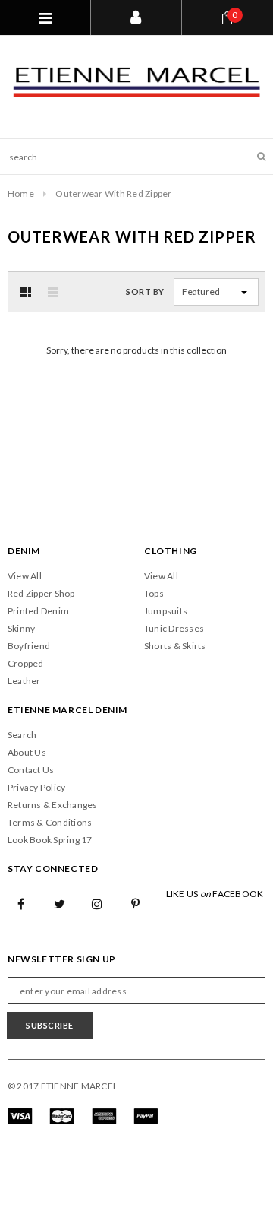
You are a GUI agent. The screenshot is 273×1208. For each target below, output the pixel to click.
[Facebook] (21, 903)
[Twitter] (59, 903)
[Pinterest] (135, 903)
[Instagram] (97, 903)
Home (21, 193)
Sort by (145, 291)
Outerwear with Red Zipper (113, 193)
